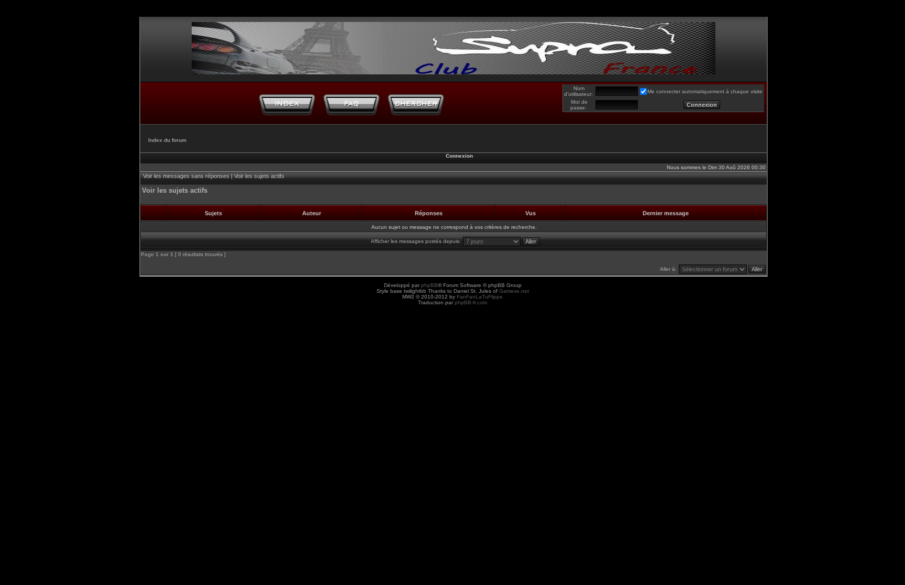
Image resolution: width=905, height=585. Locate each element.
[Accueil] (287, 104)
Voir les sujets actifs (259, 176)
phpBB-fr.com (471, 302)
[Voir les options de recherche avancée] (416, 104)
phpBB (429, 285)
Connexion (459, 156)
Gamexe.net (514, 291)
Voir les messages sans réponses (186, 176)
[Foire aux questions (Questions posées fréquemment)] (351, 104)
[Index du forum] (453, 45)
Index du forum (167, 140)
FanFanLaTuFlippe (480, 297)
